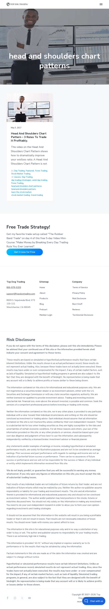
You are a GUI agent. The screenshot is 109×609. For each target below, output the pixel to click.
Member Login (46, 315)
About (42, 293)
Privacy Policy (78, 293)
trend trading (37, 195)
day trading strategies (21, 180)
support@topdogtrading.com (21, 293)
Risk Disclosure (79, 298)
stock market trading (20, 195)
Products (44, 298)
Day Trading (19, 170)
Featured (30, 170)
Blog (42, 304)
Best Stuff (77, 304)
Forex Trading (41, 170)
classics (17, 177)
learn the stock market (21, 192)
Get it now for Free (24, 252)
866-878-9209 (14, 287)
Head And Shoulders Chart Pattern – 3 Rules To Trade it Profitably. (28, 137)
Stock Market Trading (20, 173)
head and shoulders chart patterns (26, 186)
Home (42, 287)
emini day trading (39, 180)
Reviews (76, 309)
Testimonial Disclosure (82, 315)
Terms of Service (80, 287)
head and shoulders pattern (23, 189)
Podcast (43, 309)
